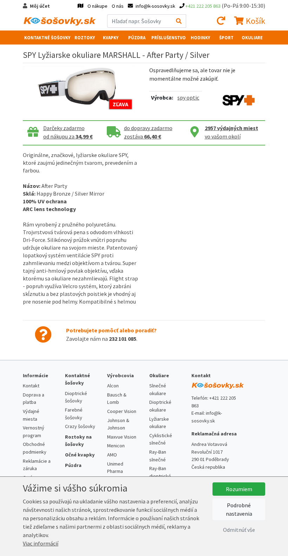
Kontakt (31, 385)
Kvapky (110, 37)
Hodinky (200, 37)
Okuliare (252, 37)
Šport (226, 37)
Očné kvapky (80, 455)
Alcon (113, 385)
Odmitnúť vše (239, 529)
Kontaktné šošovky (47, 37)
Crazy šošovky (80, 426)
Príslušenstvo (168, 37)
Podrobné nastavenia (239, 509)
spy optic (188, 97)
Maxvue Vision (121, 437)
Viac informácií (40, 543)
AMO (112, 455)
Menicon (116, 445)
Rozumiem (239, 489)
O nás (118, 6)
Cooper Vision (121, 411)
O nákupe (97, 6)
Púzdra (136, 37)
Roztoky (84, 37)
